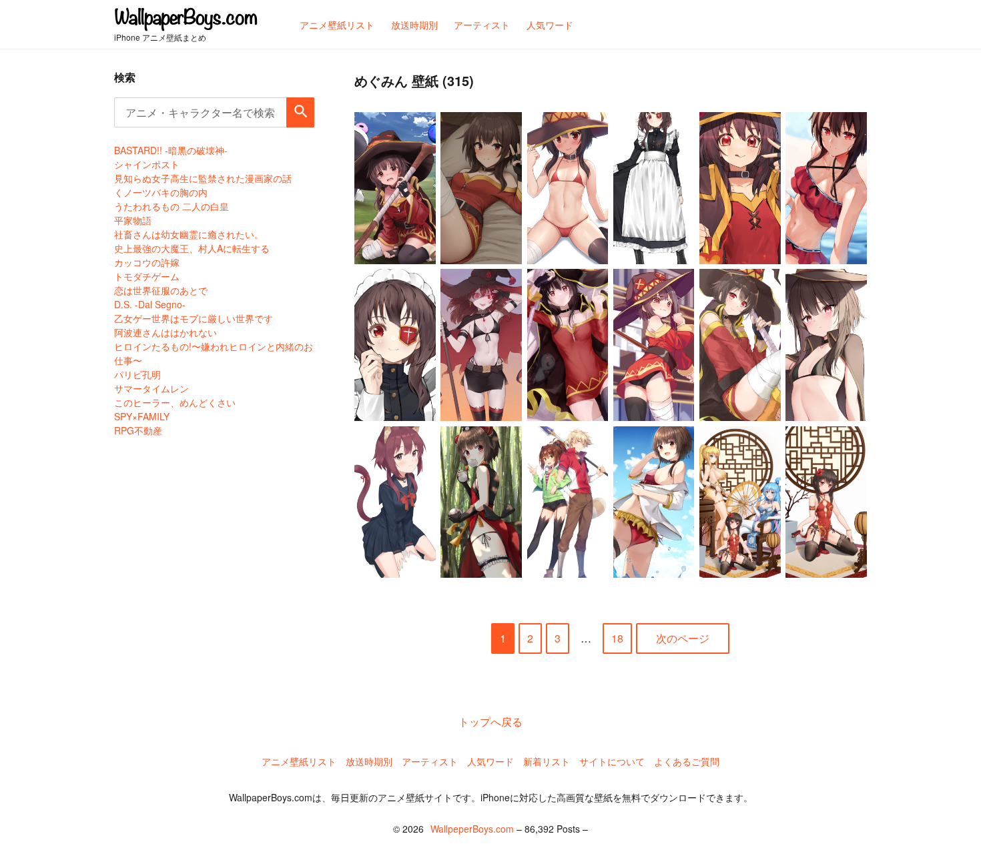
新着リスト (546, 761)
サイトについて (612, 761)
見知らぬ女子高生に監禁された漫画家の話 (203, 178)
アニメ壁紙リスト (299, 761)
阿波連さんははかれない (165, 332)
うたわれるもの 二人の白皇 (171, 206)
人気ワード (490, 761)
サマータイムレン (151, 388)
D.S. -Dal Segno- (150, 304)
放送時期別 (369, 761)
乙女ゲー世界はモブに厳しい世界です (193, 318)
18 (617, 638)
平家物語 (132, 220)
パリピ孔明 (137, 374)
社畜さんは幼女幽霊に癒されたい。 (189, 234)
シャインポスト (147, 164)
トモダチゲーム (147, 276)
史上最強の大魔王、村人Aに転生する (192, 248)
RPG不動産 (138, 430)
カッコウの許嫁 (147, 262)
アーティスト (430, 761)
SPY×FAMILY (142, 416)
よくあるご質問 (686, 761)
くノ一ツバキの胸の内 (161, 192)
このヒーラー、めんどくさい (175, 402)
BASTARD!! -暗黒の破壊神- (171, 150)
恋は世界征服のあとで (161, 290)
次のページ (682, 638)
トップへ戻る (490, 721)
